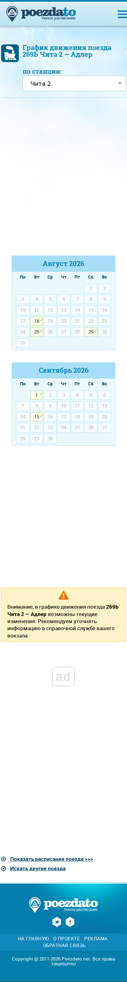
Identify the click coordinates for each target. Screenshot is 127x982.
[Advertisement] (63, 179)
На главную (33, 939)
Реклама (96, 939)
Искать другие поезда (38, 868)
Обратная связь (64, 945)
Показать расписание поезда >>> (51, 858)
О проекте (66, 939)
